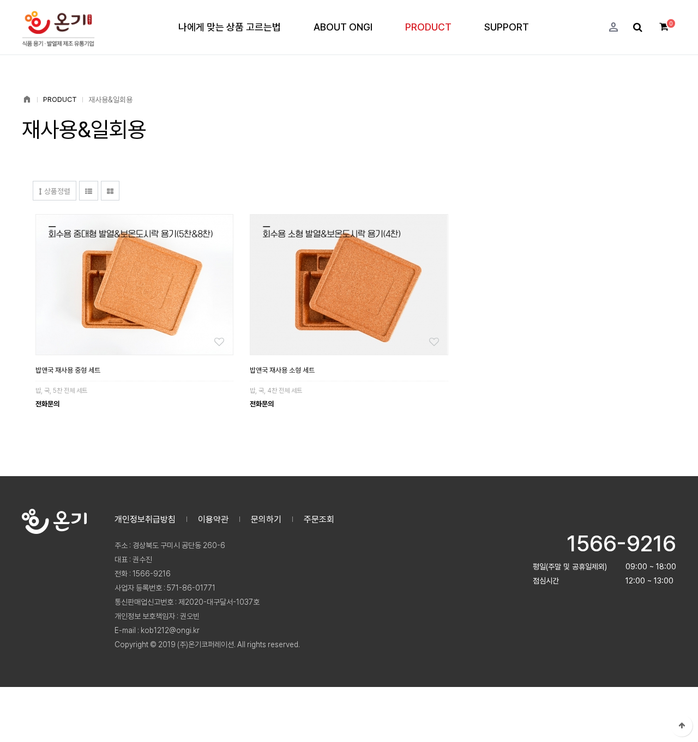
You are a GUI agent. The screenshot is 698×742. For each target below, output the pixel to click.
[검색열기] (637, 27)
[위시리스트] (134, 285)
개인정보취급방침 (145, 519)
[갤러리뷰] (110, 190)
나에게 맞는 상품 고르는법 (229, 27)
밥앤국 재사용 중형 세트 (67, 370)
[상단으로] (682, 726)
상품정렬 (56, 191)
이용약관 (213, 519)
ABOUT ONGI (343, 27)
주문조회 (319, 519)
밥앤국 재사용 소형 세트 (282, 370)
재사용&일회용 (110, 99)
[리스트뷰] (88, 190)
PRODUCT (428, 27)
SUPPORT (506, 27)
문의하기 (266, 519)
